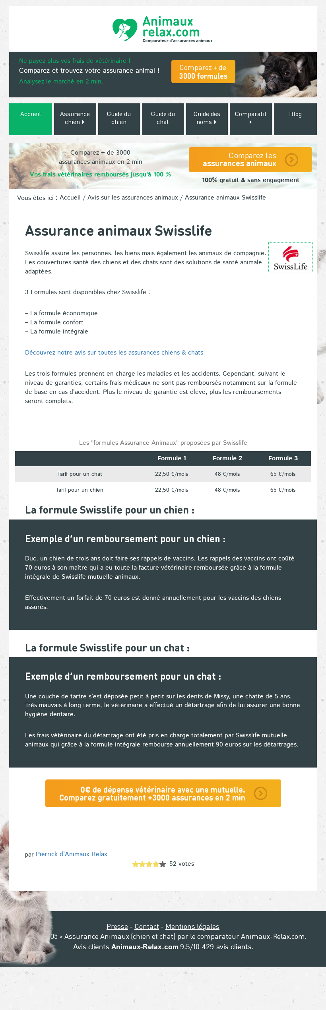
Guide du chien (119, 117)
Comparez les (239, 159)
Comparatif (250, 113)
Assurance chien (75, 117)
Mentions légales (192, 926)
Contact (146, 926)
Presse (117, 926)
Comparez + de (203, 71)
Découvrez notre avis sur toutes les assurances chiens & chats (114, 353)
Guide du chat (163, 117)
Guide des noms (207, 117)
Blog (295, 113)
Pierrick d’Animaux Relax (71, 854)
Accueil (30, 113)
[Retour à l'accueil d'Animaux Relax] (163, 29)
